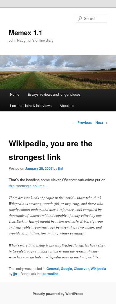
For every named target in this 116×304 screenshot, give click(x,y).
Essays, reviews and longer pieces (54, 94)
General (52, 268)
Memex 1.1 (26, 32)
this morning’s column (26, 185)
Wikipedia (98, 268)
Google (66, 268)
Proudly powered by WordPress (58, 293)
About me (67, 105)
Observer (81, 268)
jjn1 (61, 168)
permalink (51, 273)
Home (14, 94)
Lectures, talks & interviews (31, 105)
